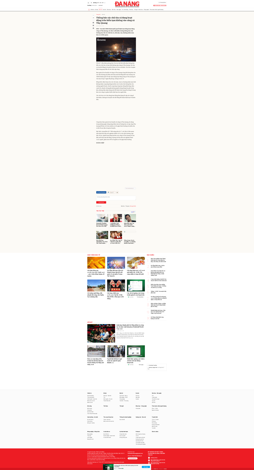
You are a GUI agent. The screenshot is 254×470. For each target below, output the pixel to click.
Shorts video (155, 431)
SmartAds (120, 468)
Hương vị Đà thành (155, 424)
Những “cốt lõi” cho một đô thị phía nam (158, 292)
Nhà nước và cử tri (91, 400)
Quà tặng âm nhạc (139, 440)
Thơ (153, 395)
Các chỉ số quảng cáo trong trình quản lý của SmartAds (135, 294)
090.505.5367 (157, 5)
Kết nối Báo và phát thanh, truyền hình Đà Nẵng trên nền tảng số (156, 453)
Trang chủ (98, 14)
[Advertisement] (116, 111)
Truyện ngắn (154, 397)
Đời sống (126, 9)
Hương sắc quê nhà (140, 439)
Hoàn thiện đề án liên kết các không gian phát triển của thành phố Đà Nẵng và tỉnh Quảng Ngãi (158, 273)
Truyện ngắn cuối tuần (140, 437)
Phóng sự (154, 421)
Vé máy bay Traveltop (153, 365)
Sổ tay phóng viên (123, 437)
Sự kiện (137, 399)
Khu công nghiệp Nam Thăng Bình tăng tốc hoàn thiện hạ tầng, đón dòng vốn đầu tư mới (158, 260)
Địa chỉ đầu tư (106, 434)
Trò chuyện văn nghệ (140, 442)
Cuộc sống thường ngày (92, 413)
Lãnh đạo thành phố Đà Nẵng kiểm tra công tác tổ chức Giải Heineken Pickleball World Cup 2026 (130, 327)
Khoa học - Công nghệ (143, 9)
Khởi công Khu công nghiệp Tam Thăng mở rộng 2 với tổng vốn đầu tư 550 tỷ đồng (158, 286)
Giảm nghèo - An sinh (107, 399)
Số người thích (133, 206)
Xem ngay (146, 466)
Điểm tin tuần (154, 426)
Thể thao (131, 9)
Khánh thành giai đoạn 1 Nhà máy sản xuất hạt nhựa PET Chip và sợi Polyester (158, 312)
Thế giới (136, 9)
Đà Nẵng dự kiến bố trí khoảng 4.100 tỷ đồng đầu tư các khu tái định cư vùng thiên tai (158, 298)
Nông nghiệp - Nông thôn (93, 431)
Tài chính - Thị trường (124, 400)
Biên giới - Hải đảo (91, 422)
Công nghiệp (122, 399)
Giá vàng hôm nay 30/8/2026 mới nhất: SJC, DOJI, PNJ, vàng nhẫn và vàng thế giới (136, 272)
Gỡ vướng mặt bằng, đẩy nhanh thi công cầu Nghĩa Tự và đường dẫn (95, 295)
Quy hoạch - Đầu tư (124, 395)
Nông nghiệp (89, 434)
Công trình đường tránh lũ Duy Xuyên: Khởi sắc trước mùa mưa (159, 279)
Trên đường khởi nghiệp (140, 444)
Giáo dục (109, 9)
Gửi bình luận (101, 202)
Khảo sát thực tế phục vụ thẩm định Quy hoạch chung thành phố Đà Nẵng (158, 305)
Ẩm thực (137, 395)
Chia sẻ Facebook (101, 192)
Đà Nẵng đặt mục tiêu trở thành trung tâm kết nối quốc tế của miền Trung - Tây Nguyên (115, 273)
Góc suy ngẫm (122, 435)
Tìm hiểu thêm (140, 297)
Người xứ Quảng (155, 410)
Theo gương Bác (90, 397)
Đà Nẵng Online (154, 457)
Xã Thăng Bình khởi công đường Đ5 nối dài (157, 317)
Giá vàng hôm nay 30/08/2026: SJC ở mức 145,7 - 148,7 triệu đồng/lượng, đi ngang (96, 273)
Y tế (122, 9)
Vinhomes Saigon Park (153, 367)
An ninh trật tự (90, 419)
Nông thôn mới (90, 439)
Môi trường (89, 408)
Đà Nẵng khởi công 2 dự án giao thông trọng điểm (157, 266)
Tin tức (137, 435)
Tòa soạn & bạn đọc (108, 417)
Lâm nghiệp (89, 437)
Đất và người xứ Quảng (140, 434)
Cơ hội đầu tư (106, 431)
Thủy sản (89, 435)
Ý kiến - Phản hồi (106, 419)
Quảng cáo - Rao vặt (141, 417)
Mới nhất (101, 5)
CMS (156, 468)
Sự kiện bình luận (124, 431)
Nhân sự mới (90, 402)
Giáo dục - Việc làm (107, 395)
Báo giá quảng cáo (132, 458)
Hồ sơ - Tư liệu (155, 408)
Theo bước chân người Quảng (156, 9)
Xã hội (96, 9)
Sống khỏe (89, 410)
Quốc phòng (89, 421)
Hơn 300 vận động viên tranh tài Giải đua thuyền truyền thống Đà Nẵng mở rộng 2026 (95, 361)
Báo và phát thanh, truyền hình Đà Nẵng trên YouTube (158, 463)
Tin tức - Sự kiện (155, 419)
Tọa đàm (154, 428)
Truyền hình (155, 417)
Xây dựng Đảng (90, 395)
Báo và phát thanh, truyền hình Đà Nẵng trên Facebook (158, 460)
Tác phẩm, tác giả (155, 399)
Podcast (138, 431)
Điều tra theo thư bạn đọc (108, 421)
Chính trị (92, 9)
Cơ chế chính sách (107, 437)
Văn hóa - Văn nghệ (116, 9)
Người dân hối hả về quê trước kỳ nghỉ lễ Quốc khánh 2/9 (114, 360)
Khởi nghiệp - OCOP (124, 397)
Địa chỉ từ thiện (90, 411)
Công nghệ (138, 408)
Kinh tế (100, 9)
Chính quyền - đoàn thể (92, 399)
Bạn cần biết (122, 419)
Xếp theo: (123, 206)
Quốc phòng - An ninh (92, 417)
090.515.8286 (163, 5)
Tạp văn (153, 400)
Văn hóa (153, 402)
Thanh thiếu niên (106, 400)
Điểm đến (138, 397)
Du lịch (104, 9)
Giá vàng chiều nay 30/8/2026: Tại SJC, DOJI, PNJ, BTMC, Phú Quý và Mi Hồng (115, 295)
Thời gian (127, 206)
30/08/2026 (92, 5)
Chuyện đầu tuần (123, 434)
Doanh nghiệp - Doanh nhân (109, 435)
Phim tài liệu (154, 422)
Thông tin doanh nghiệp (125, 417)
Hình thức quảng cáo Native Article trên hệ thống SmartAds (136, 360)
